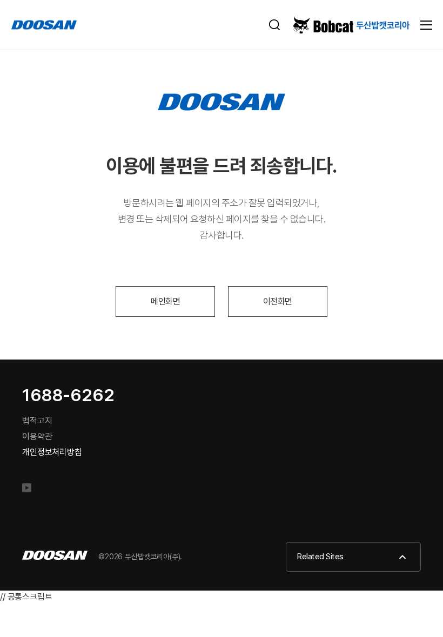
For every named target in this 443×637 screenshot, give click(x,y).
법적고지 (37, 421)
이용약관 (37, 436)
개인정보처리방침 (52, 452)
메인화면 (165, 301)
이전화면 (277, 301)
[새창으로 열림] (31, 489)
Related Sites (320, 556)
